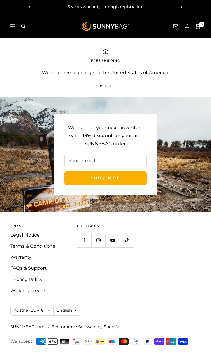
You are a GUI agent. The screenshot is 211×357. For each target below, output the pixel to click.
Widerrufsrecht (27, 290)
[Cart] (198, 26)
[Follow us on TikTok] (127, 240)
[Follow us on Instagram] (98, 240)
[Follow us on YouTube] (113, 240)
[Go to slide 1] (101, 86)
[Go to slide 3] (110, 86)
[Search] (23, 26)
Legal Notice (25, 235)
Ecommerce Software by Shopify (85, 326)
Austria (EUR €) (29, 310)
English (64, 310)
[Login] (186, 26)
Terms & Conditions (32, 246)
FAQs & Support (28, 268)
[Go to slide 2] (105, 86)
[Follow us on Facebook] (84, 240)
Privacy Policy (26, 279)
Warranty (20, 257)
